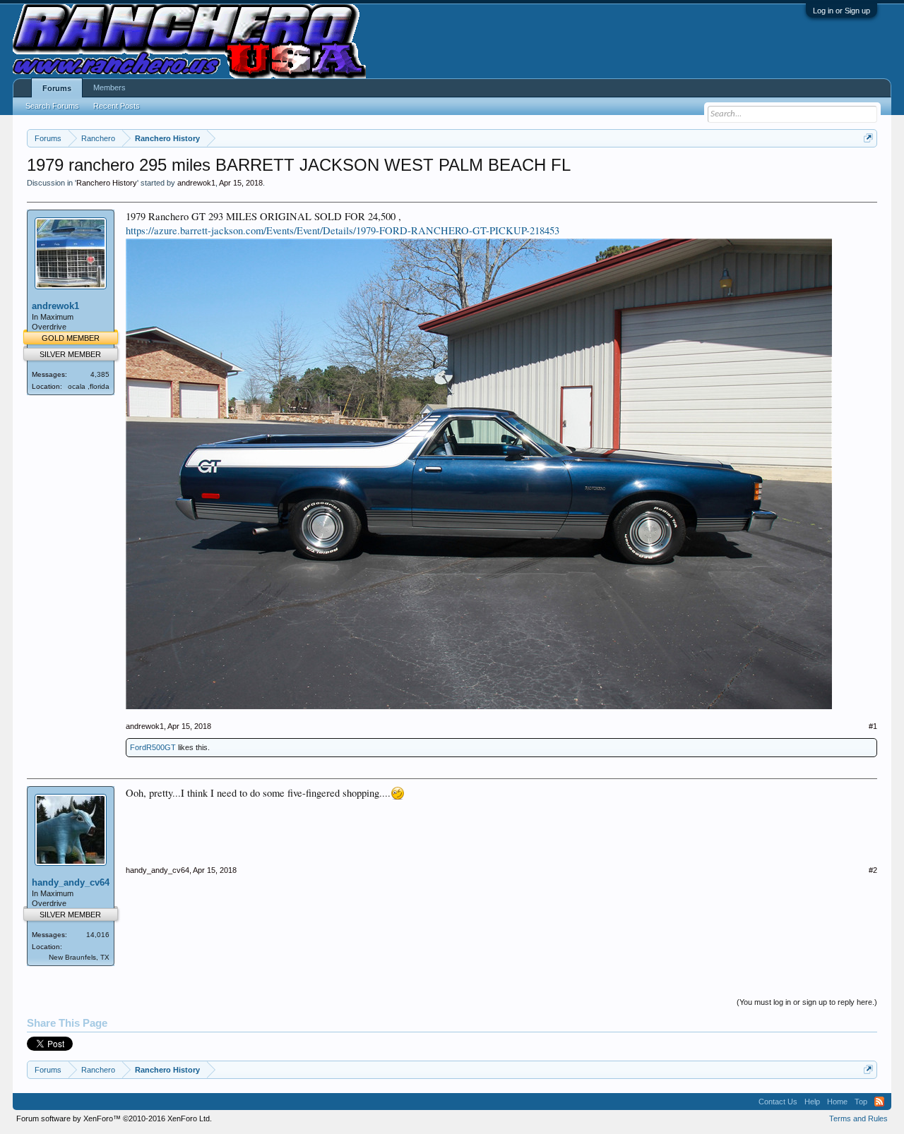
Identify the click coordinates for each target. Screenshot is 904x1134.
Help (812, 1101)
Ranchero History (106, 183)
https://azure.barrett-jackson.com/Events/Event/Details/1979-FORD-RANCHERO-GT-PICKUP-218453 (342, 230)
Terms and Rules (858, 1118)
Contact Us (778, 1101)
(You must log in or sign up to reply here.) (807, 1002)
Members (109, 87)
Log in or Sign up (841, 10)
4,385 (99, 374)
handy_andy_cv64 (70, 882)
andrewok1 (196, 183)
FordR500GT (153, 747)
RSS (879, 1101)
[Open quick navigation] (868, 138)
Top (861, 1101)
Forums (56, 88)
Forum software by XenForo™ (114, 1118)
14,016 (97, 935)
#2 (873, 870)
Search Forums (52, 106)
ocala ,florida (88, 386)
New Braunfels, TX (79, 957)
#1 (873, 726)
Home (837, 1101)
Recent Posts (116, 106)
